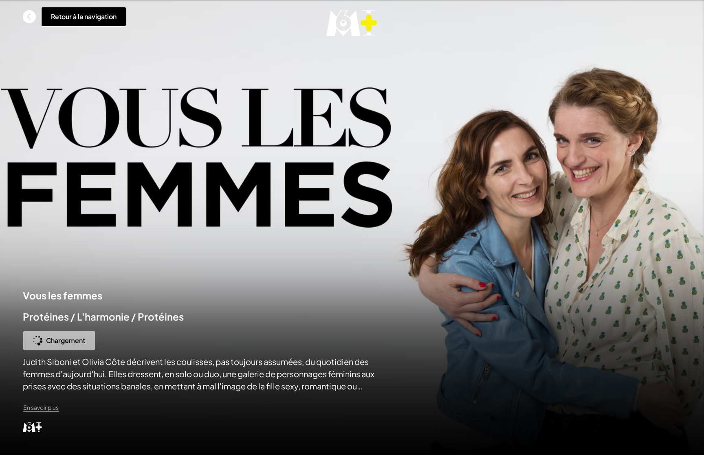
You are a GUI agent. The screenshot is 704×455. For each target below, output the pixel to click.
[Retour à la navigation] (29, 16)
